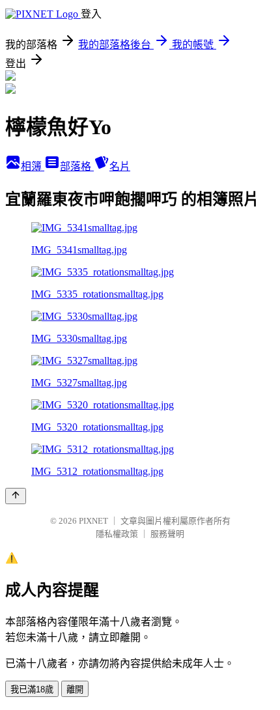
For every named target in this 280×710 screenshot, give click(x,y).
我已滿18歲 (31, 689)
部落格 (77, 166)
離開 (74, 689)
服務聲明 (167, 534)
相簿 (32, 166)
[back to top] (15, 496)
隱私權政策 (117, 534)
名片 (119, 166)
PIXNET (93, 521)
